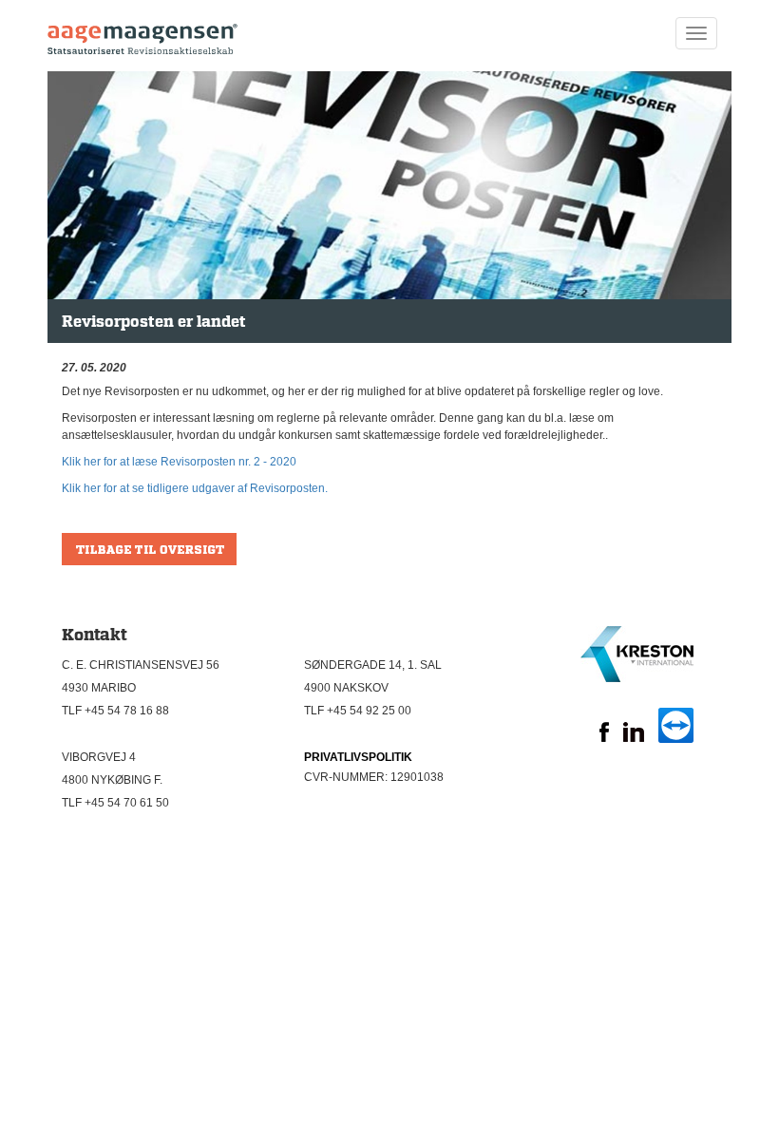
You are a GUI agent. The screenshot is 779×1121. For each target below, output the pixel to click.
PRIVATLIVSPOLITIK (358, 757)
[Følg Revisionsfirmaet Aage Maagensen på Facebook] (604, 738)
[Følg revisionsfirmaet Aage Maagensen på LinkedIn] (633, 738)
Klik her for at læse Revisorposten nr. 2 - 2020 (179, 461)
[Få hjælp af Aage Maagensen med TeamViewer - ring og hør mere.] (676, 739)
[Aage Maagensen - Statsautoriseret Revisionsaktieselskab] (142, 33)
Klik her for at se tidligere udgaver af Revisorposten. (195, 488)
